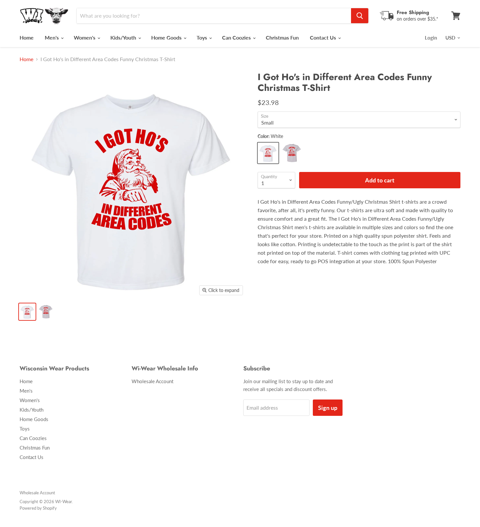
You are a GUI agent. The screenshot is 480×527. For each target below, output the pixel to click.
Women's (85, 37)
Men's (52, 37)
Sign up (327, 407)
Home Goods (167, 37)
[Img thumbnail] (27, 311)
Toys (202, 37)
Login (431, 38)
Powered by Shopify (38, 508)
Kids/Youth (123, 37)
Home (27, 37)
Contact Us (323, 37)
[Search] (359, 15)
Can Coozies (237, 37)
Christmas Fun (282, 37)
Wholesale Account (152, 381)
